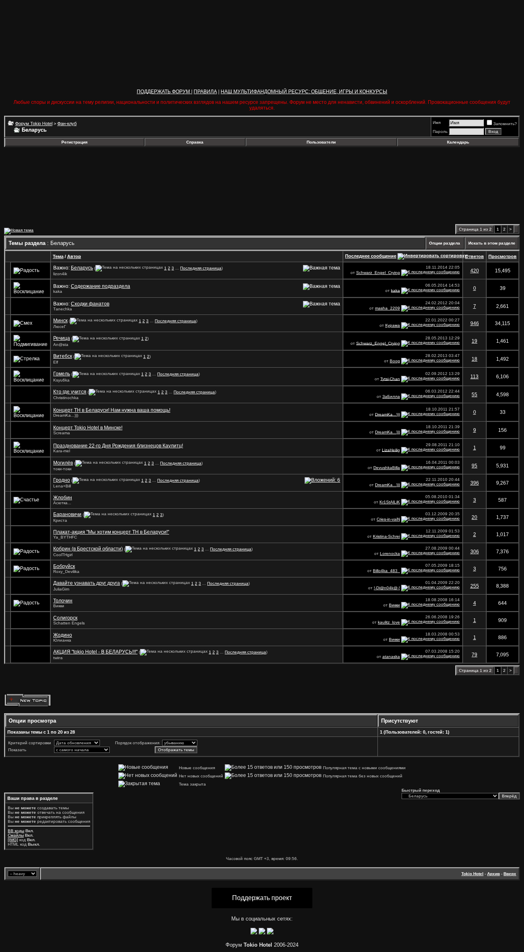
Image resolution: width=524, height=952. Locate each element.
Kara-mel (61, 451)
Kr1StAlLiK (389, 502)
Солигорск (65, 618)
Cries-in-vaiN (388, 519)
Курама (392, 325)
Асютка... (62, 503)
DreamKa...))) (65, 415)
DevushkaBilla (386, 467)
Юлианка (62, 640)
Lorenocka (390, 553)
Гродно (61, 480)
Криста (60, 520)
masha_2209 (387, 308)
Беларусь (82, 268)
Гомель (61, 374)
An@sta (60, 344)
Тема (58, 256)
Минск (60, 320)
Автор (74, 256)
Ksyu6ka (61, 380)
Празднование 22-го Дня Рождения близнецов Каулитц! (118, 446)
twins (58, 658)
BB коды (16, 831)
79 (474, 655)
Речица (61, 338)
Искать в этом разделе (491, 243)
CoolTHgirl (62, 554)
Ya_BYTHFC (65, 537)
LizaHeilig (391, 449)
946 (474, 323)
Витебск (62, 356)
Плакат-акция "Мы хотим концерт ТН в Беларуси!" (111, 532)
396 (474, 483)
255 (474, 586)
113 (474, 376)
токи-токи (62, 469)
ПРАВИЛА (205, 91)
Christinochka (66, 397)
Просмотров (502, 256)
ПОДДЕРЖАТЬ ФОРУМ (164, 91)
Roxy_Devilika (66, 571)
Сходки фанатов (90, 304)
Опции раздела (444, 243)
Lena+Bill (62, 486)
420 (474, 271)
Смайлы (16, 835)
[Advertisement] (70, 168)
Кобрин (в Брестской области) (88, 549)
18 (474, 359)
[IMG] (13, 839)
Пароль (440, 131)
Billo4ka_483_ (386, 570)
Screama (61, 433)
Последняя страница (200, 268)
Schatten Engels (69, 623)
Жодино (62, 635)
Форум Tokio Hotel (33, 123)
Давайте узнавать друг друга (86, 583)
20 (474, 517)
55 (474, 394)
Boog (395, 361)
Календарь (458, 142)
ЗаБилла (391, 396)
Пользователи (321, 142)
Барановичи (67, 514)
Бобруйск (64, 566)
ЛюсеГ (59, 326)
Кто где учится (69, 392)
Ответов (474, 256)
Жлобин (62, 498)
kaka (57, 291)
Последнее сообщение (370, 256)
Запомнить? (505, 123)
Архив (493, 873)
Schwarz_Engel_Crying (378, 272)
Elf (55, 362)
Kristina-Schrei (386, 536)
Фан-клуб (67, 123)
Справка (194, 142)
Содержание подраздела (100, 286)
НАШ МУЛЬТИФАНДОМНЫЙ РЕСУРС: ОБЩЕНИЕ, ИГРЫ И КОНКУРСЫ (304, 91)
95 (474, 466)
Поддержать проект (262, 897)
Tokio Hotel (472, 873)
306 (474, 552)
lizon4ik (60, 274)
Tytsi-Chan (390, 378)
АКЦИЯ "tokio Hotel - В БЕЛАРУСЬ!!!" (95, 652)
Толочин (62, 601)
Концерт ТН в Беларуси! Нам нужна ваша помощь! (111, 410)
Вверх (510, 873)
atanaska (391, 656)
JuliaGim (61, 589)
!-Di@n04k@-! (387, 588)
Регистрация (74, 142)
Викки (58, 606)
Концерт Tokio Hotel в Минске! (87, 428)
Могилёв (63, 463)
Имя (436, 122)
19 (474, 341)
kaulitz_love (389, 622)
